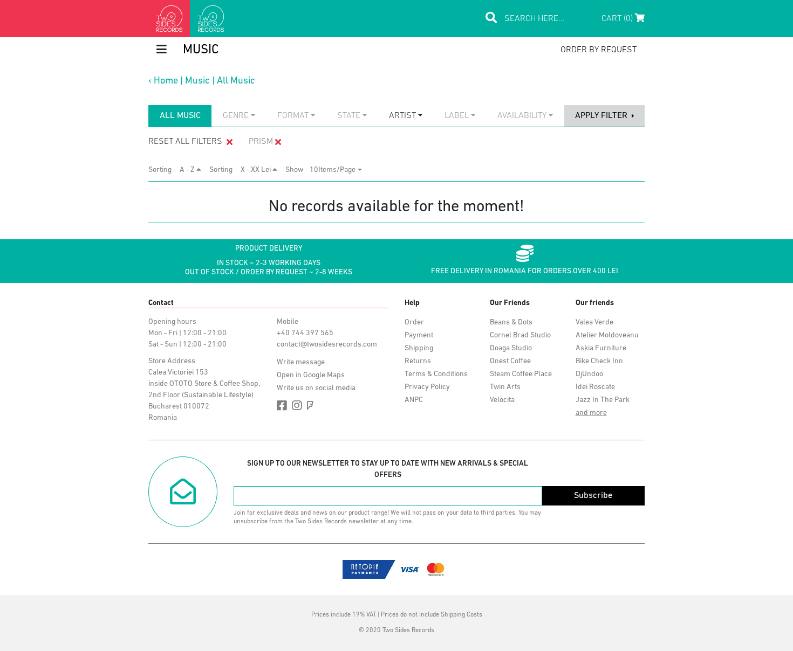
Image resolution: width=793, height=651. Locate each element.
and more (591, 413)
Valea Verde (594, 322)
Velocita (502, 400)
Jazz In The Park (603, 400)
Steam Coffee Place (521, 374)
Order (414, 322)
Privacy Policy (427, 387)
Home (166, 81)
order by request (598, 50)
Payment (419, 335)
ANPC (414, 400)
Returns (418, 361)
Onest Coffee (510, 361)
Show (297, 170)
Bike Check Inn (599, 361)
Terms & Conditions (436, 374)
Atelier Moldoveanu (607, 335)
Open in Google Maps (311, 375)
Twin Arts (505, 387)
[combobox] (239, 116)
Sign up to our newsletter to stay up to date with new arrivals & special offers (387, 469)
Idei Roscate (595, 387)
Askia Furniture (601, 348)
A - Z (188, 170)
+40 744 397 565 (305, 333)
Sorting (163, 170)
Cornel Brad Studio (520, 335)
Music (197, 81)
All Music (236, 81)
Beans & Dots (511, 322)
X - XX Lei (256, 170)
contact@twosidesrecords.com (327, 345)
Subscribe (593, 495)
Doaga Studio (511, 348)
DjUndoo (589, 374)
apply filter (602, 116)
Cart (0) (618, 19)
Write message (301, 362)
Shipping (419, 348)
